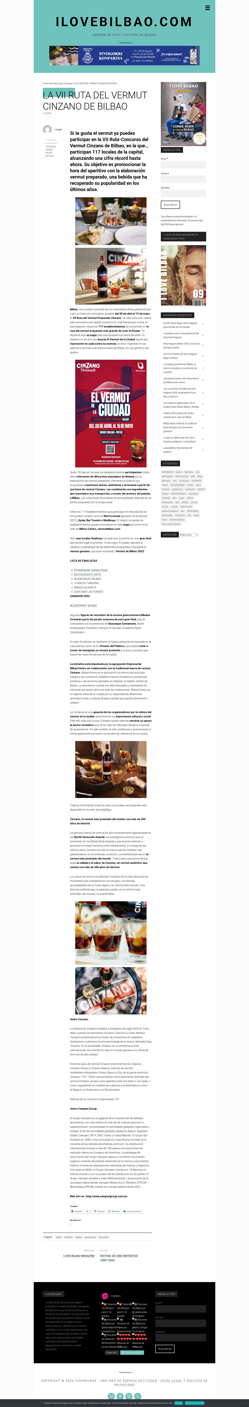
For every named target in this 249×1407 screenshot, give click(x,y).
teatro (164, 520)
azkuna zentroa (181, 476)
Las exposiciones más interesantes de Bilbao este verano (181, 380)
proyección (180, 515)
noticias (174, 507)
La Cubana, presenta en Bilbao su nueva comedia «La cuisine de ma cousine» (180, 368)
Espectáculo (177, 489)
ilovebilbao (59, 129)
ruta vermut (103, 1237)
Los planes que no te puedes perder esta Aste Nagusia (181, 335)
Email (164, 158)
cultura (165, 485)
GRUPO (190, 498)
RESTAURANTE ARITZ (87, 574)
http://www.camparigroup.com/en (106, 1196)
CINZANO (68, 1237)
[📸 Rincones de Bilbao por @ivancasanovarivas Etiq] (109, 1340)
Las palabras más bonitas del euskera (177, 450)
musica (194, 502)
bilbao (58, 1237)
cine (174, 481)
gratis (181, 498)
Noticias (50, 156)
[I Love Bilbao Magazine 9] (183, 304)
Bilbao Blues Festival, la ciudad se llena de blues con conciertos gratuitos (180, 427)
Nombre (165, 173)
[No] (245, 1403)
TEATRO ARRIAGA (177, 520)
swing (196, 515)
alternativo (189, 472)
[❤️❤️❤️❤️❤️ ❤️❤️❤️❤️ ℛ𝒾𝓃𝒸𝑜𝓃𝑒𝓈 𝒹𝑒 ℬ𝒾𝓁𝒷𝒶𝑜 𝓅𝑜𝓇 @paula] (124, 1340)
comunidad (184, 481)
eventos (78, 1237)
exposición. (193, 494)
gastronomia (90, 1237)
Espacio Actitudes (140, 1380)
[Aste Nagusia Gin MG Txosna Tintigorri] (124, 64)
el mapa (91, 335)
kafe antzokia (167, 502)
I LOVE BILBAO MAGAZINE (79, 1255)
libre (177, 502)
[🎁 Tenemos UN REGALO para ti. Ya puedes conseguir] (109, 1309)
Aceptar (178, 1403)
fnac (175, 498)
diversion (166, 489)
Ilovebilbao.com (124, 21)
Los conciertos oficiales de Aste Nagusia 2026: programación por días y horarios (179, 392)
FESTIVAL (166, 498)
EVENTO (201, 489)
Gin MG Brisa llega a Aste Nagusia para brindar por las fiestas (180, 325)
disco (198, 485)
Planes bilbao (192, 511)
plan (182, 511)
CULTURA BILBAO (178, 485)
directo (190, 485)
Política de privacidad (195, 1403)
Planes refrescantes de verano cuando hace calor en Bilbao (178, 415)
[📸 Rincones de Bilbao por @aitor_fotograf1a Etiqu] (139, 1325)
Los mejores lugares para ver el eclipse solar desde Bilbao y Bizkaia (181, 404)
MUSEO (185, 502)
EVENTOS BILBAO (178, 494)
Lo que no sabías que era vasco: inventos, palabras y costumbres (179, 439)
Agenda (49, 149)
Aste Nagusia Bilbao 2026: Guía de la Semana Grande (181, 345)
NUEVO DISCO (186, 507)
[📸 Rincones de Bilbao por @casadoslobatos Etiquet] (139, 1309)
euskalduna (190, 489)
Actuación (51, 146)
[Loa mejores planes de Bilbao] (183, 145)
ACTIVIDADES (167, 472)
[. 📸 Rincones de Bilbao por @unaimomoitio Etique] (124, 1325)
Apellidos (165, 187)
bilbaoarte (166, 481)
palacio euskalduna (170, 511)
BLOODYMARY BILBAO (83, 605)
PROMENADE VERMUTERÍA (91, 570)
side (189, 515)
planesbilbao (167, 515)
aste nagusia (167, 476)
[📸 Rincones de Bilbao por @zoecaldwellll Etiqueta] (109, 1325)
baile (193, 476)
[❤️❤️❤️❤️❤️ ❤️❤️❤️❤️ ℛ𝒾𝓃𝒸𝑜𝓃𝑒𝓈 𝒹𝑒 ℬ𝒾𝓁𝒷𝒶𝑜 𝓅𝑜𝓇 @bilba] (139, 1340)
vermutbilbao (103, 809)
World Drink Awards (102, 841)
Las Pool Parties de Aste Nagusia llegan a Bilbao (180, 356)
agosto (179, 472)
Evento (49, 153)
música (165, 507)
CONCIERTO (196, 481)
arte (197, 472)
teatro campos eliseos (171, 524)
